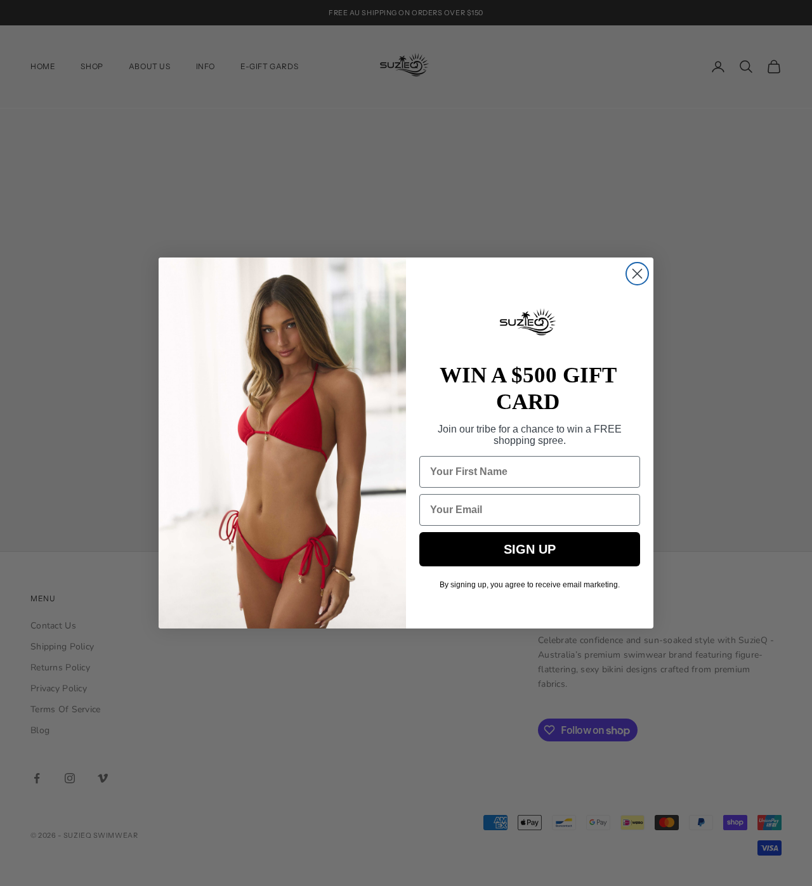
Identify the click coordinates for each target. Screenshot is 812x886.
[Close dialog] (637, 274)
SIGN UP (530, 549)
